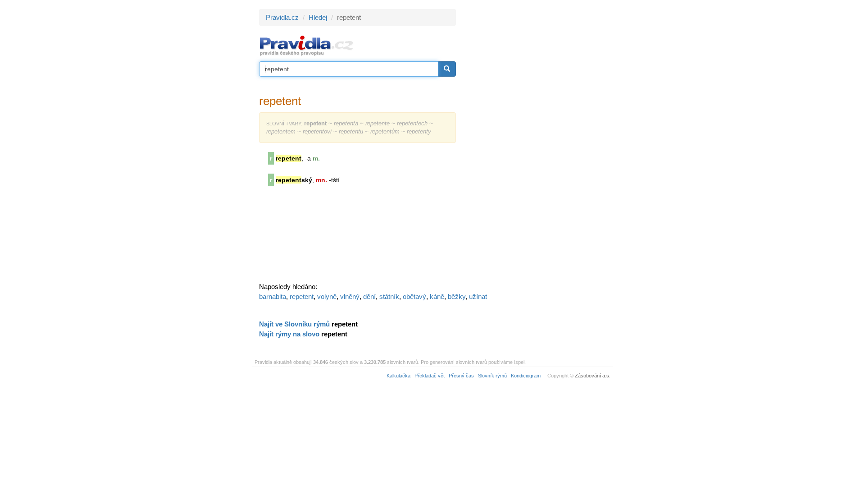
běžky (456, 296)
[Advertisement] (537, 144)
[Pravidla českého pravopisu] (306, 45)
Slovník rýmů (492, 375)
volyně (327, 296)
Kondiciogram (526, 375)
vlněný (350, 296)
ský (294, 180)
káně (437, 296)
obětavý (414, 296)
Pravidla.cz (282, 17)
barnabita (272, 296)
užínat (478, 296)
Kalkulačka (398, 375)
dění (369, 296)
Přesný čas (461, 375)
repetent (302, 296)
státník (389, 296)
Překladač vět (429, 375)
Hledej (318, 17)
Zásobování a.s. (592, 375)
